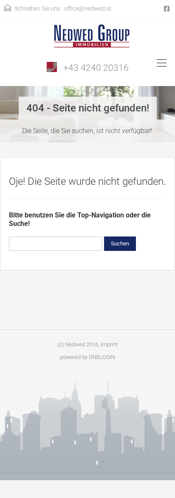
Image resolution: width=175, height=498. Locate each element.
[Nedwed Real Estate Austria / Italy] (87, 39)
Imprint (109, 344)
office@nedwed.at (88, 8)
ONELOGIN (102, 357)
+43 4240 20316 (96, 68)
